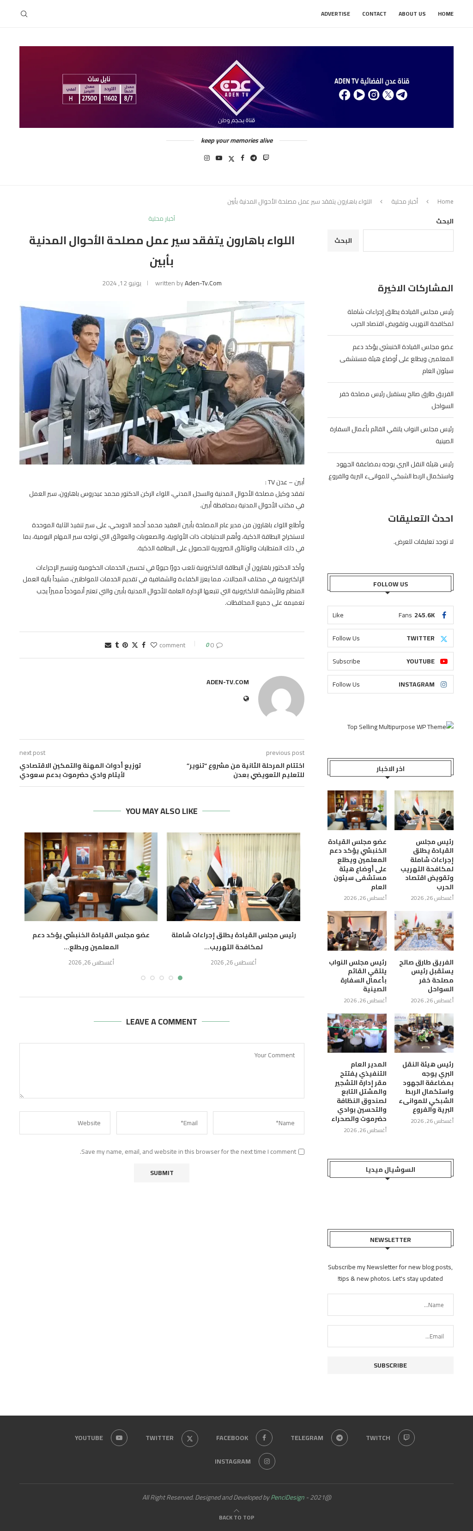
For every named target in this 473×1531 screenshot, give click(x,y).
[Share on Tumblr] (117, 645)
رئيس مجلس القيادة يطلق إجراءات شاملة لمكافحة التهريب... (233, 941)
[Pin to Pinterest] (125, 645)
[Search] (24, 13)
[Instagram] (207, 161)
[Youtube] (219, 161)
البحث (445, 221)
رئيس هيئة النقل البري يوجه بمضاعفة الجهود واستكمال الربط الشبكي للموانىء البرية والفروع (391, 470)
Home (446, 13)
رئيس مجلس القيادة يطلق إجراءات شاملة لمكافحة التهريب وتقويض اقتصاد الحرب (400, 318)
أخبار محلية (404, 201)
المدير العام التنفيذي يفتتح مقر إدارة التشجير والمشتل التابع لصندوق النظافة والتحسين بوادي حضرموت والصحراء (359, 1091)
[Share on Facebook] (144, 645)
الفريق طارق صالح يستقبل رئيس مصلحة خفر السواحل (426, 976)
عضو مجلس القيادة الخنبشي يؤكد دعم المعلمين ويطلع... (91, 941)
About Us (412, 13)
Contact (374, 13)
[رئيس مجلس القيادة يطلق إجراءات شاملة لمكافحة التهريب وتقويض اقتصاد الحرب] (233, 876)
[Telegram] (253, 161)
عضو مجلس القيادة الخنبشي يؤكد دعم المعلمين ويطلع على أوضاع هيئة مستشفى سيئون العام (397, 359)
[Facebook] (242, 161)
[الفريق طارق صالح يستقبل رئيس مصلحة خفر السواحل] (424, 931)
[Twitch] (266, 161)
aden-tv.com (203, 283)
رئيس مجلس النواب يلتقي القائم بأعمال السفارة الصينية (358, 976)
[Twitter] (231, 161)
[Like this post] (154, 645)
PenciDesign (287, 1497)
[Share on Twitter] (135, 645)
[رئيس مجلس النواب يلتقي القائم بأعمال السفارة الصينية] (357, 931)
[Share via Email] (108, 645)
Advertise (335, 13)
